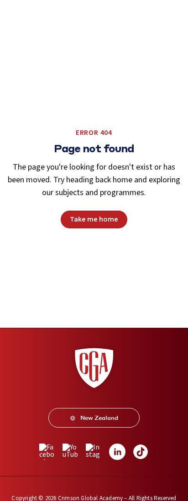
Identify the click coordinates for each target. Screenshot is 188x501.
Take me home (94, 219)
